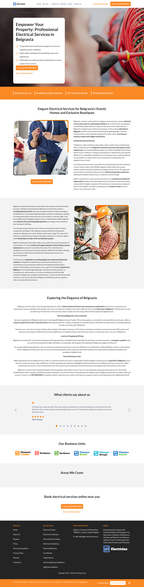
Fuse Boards (47, 553)
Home (39, 4)
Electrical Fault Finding (51, 539)
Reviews (63, 4)
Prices (70, 4)
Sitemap (16, 558)
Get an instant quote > (72, 512)
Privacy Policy (18, 553)
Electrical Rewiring (50, 548)
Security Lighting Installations (54, 562)
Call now (120, 4)
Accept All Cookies (118, 583)
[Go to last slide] (14, 410)
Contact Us (77, 4)
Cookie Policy (82, 582)
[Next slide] (129, 410)
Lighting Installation (50, 567)
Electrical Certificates (51, 534)
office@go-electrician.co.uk (88, 537)
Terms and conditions (21, 548)
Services (45, 4)
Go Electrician (81, 573)
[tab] (57, 426)
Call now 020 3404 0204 (42, 182)
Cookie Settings (104, 583)
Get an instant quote (100, 4)
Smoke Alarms (48, 558)
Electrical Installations (51, 544)
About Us (55, 4)
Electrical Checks (49, 530)
